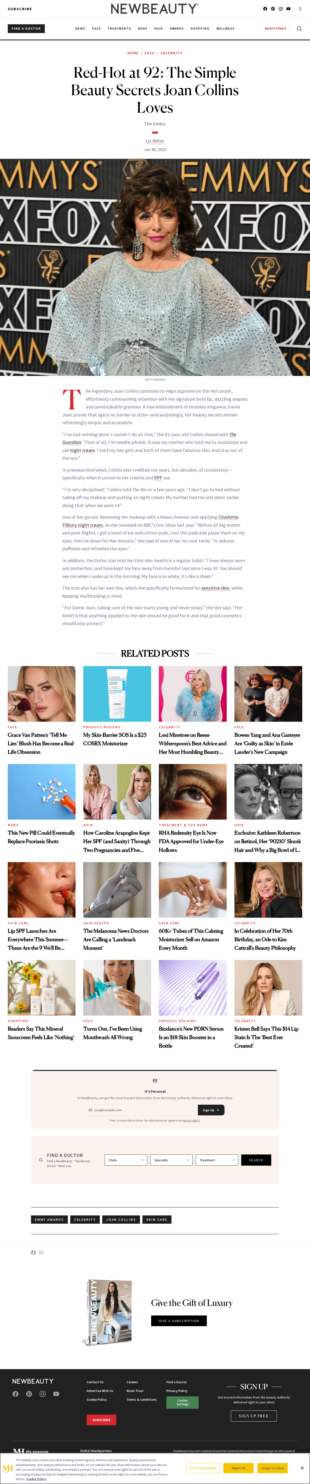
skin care (157, 1219)
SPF (158, 478)
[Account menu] (300, 9)
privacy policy (191, 1120)
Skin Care (18, 923)
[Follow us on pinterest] (273, 9)
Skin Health (96, 923)
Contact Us (95, 1382)
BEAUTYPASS (276, 28)
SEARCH (256, 1160)
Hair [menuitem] (158, 28)
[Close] (302, 1468)
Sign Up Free (254, 1416)
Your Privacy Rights (203, 1468)
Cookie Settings (183, 1402)
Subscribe (20, 8)
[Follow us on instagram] (281, 9)
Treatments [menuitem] (119, 28)
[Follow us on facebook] (265, 9)
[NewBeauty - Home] (155, 9)
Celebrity (172, 53)
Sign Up (208, 1110)
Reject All (238, 1468)
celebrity (85, 1219)
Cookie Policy (97, 1399)
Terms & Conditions (142, 1399)
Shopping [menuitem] (200, 28)
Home (133, 53)
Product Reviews (102, 727)
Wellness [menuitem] (226, 28)
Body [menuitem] (142, 28)
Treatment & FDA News (183, 825)
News (13, 825)
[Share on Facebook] (33, 1252)
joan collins (121, 1219)
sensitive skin (215, 588)
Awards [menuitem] (177, 28)
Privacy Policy (176, 1391)
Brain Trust (135, 1391)
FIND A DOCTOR (26, 28)
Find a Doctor (176, 1382)
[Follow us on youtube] (288, 9)
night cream (82, 450)
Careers (132, 1382)
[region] (155, 1468)
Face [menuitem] (96, 28)
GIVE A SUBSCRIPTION (179, 1321)
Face (150, 53)
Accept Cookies (272, 1468)
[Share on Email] (41, 1252)
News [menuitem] (80, 28)
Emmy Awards (49, 1219)
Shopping (18, 1021)
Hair (88, 825)
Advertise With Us (100, 1391)
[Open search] (298, 29)
